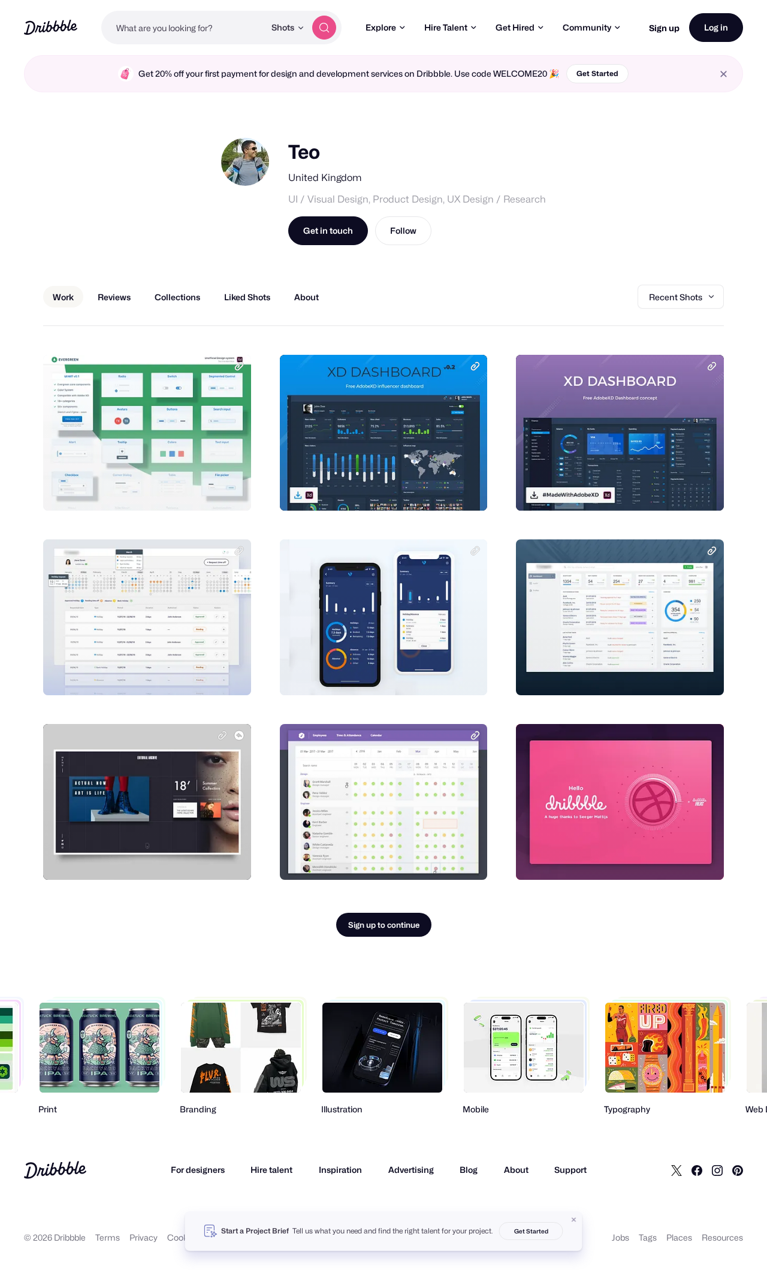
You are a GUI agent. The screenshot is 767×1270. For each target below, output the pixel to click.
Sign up (664, 28)
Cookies (183, 1237)
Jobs (620, 1237)
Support (570, 1170)
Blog (469, 1170)
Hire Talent (445, 27)
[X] (676, 1170)
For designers (198, 1170)
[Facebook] (696, 1170)
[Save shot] (205, 488)
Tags (648, 1237)
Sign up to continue (383, 925)
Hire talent (271, 1170)
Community (587, 27)
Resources (722, 1237)
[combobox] (183, 27)
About (516, 1170)
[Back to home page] (50, 27)
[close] (723, 74)
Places (679, 1237)
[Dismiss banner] (574, 1220)
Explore (381, 27)
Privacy (143, 1237)
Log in (716, 27)
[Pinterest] (737, 1170)
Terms (107, 1237)
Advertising (411, 1170)
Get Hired (515, 27)
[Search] (324, 28)
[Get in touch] (181, 488)
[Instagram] (717, 1170)
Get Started (597, 73)
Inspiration (340, 1170)
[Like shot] (229, 488)
